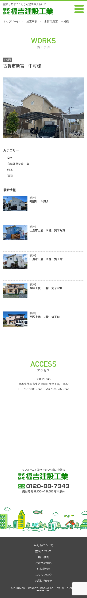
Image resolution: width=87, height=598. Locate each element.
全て (10, 158)
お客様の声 (43, 568)
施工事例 (43, 557)
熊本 (10, 169)
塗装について (43, 551)
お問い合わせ (43, 580)
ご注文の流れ (43, 563)
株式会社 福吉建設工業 (16, 14)
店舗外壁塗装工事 (18, 163)
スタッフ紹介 (43, 574)
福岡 (10, 175)
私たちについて (43, 545)
